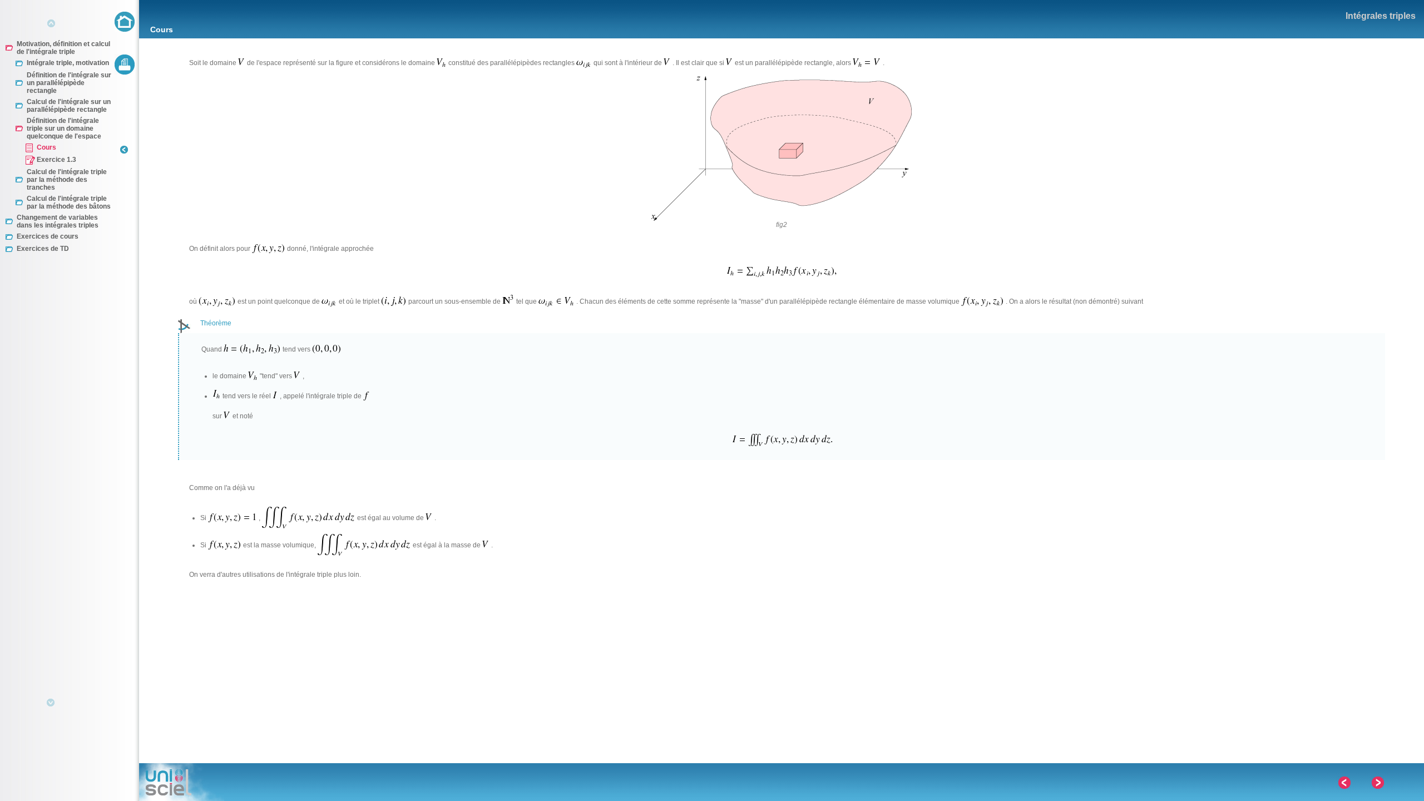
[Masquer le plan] (124, 160)
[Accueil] (125, 21)
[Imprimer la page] (125, 64)
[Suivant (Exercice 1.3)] (1377, 783)
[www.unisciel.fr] (181, 782)
